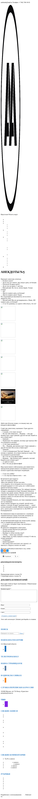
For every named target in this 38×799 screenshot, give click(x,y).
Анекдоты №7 (9, 571)
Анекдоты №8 (9, 567)
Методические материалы (13, 781)
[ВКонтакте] (2, 551)
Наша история (9, 783)
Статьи (7, 788)
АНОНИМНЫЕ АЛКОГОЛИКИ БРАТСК (19, 741)
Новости (7, 785)
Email (2, 608)
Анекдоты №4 (9, 566)
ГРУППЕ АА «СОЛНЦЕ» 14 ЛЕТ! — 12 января (21, 720)
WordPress (5, 796)
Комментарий (6, 589)
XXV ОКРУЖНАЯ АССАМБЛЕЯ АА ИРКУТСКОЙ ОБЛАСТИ (17, 744)
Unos (23, 795)
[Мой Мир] (7, 551)
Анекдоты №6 (9, 569)
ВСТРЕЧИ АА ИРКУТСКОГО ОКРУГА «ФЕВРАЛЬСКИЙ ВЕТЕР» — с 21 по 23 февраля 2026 (18, 723)
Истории (8, 780)
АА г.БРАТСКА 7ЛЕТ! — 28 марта (16, 715)
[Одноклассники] (5, 551)
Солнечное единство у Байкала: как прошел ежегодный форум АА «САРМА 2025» (19, 747)
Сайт (2, 612)
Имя (2, 605)
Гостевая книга (24, 762)
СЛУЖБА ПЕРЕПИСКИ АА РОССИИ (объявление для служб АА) (18, 733)
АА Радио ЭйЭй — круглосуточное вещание (16, 759)
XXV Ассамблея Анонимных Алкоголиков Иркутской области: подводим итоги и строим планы (20, 737)
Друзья (7, 778)
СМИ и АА (8, 787)
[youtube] (5, 649)
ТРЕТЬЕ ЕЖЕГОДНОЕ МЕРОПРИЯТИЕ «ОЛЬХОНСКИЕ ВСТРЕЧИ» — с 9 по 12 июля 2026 (20, 729)
